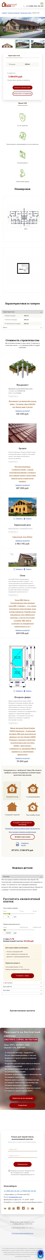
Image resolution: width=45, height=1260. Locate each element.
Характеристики (14, 55)
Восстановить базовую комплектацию (22, 832)
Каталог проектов (13, 13)
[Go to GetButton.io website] (40, 1258)
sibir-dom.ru (30, 1228)
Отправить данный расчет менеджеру (22, 823)
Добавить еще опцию (22, 837)
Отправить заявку (22, 976)
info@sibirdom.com (15, 1197)
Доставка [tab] (6, 990)
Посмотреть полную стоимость (18, 80)
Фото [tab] (5, 327)
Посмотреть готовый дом (22, 93)
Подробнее (22, 1105)
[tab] (22, 993)
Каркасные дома (26, 13)
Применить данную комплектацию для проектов (22, 828)
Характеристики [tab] (8, 312)
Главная (4, 13)
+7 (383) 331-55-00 (34, 6)
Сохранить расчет (25, 844)
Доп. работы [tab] (7, 986)
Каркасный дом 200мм (22, 537)
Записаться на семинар (22, 1098)
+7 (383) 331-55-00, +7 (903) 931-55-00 (20, 1191)
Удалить (29, 518)
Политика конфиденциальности (22, 1233)
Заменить (19, 518)
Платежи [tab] (6, 876)
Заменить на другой (22, 411)
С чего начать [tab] (7, 983)
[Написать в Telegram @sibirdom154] (40, 1253)
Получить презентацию (22, 87)
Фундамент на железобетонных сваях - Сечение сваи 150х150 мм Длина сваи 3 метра (22, 404)
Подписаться (22, 1164)
